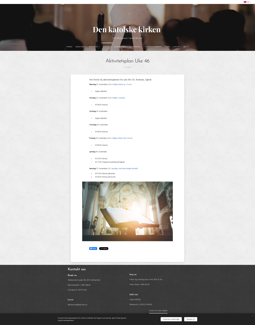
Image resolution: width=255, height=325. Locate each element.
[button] (186, 47)
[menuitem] (69, 47)
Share (94, 248)
